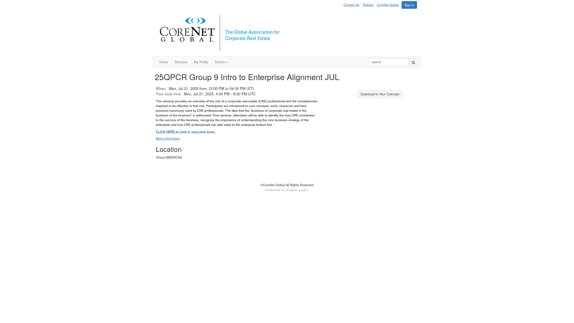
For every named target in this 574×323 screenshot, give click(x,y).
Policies (368, 4)
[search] (413, 62)
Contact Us (351, 4)
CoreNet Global (388, 4)
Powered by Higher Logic (287, 190)
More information (168, 138)
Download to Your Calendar (380, 94)
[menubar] (372, 4)
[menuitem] (352, 4)
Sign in (409, 5)
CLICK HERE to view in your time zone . (186, 131)
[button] (221, 62)
